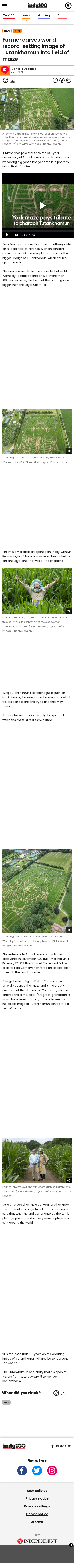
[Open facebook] (22, 1470)
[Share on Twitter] (62, 80)
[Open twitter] (37, 1470)
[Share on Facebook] (55, 80)
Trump (62, 15)
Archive (37, 1522)
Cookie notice (37, 1514)
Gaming (44, 15)
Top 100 (9, 15)
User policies (37, 1490)
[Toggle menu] (6, 5)
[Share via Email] (68, 80)
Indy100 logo (37, 6)
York (17, 30)
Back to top (63, 1445)
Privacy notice (37, 1498)
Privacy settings (37, 1506)
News (26, 15)
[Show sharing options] (69, 451)
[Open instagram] (52, 1470)
